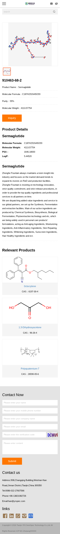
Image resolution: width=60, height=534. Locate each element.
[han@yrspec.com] (31, 515)
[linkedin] (11, 515)
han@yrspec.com (16, 501)
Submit (12, 461)
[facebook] (5, 515)
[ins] (24, 515)
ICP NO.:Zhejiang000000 (26, 531)
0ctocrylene (30, 286)
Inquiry (12, 118)
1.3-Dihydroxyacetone (30, 327)
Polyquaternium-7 (30, 368)
